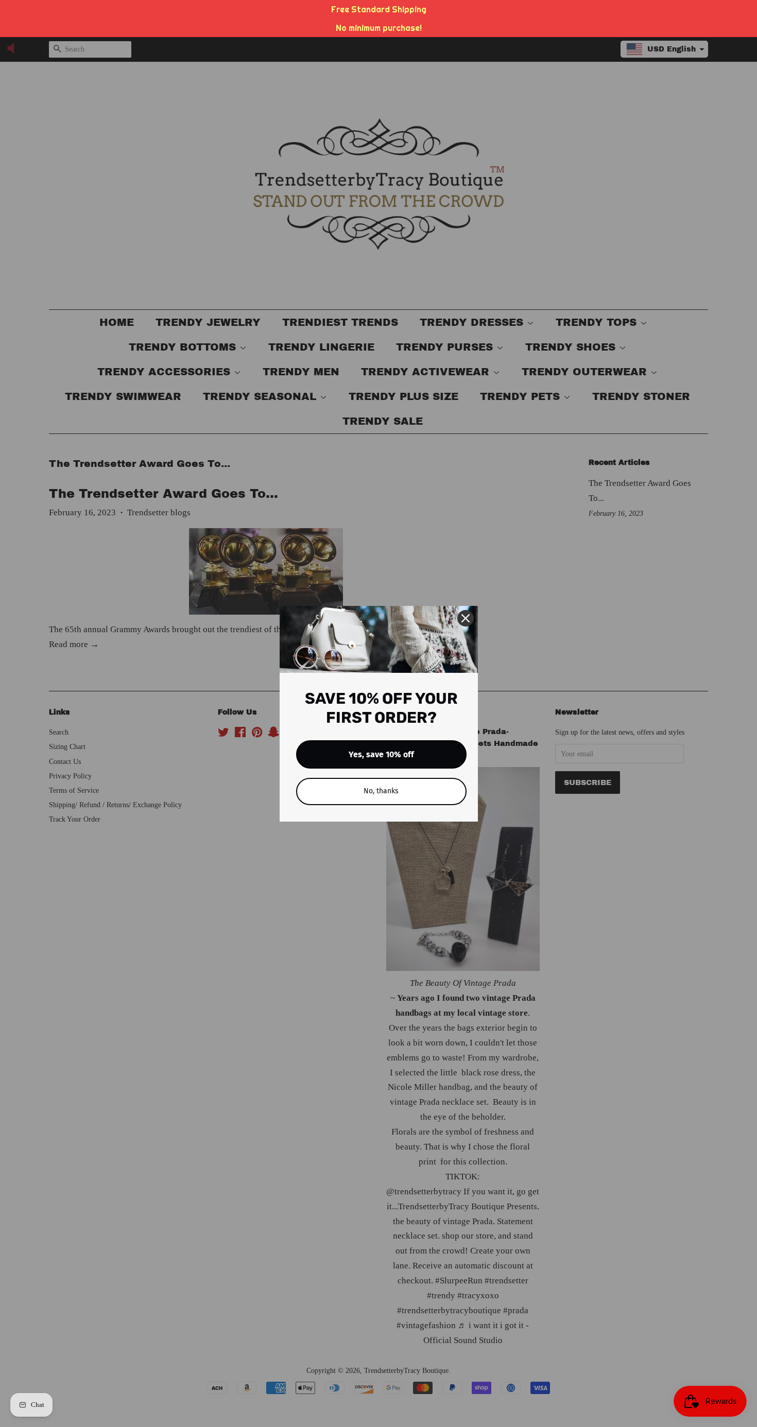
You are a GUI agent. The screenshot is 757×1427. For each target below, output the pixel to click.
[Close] (465, 618)
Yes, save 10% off (381, 754)
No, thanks (381, 791)
